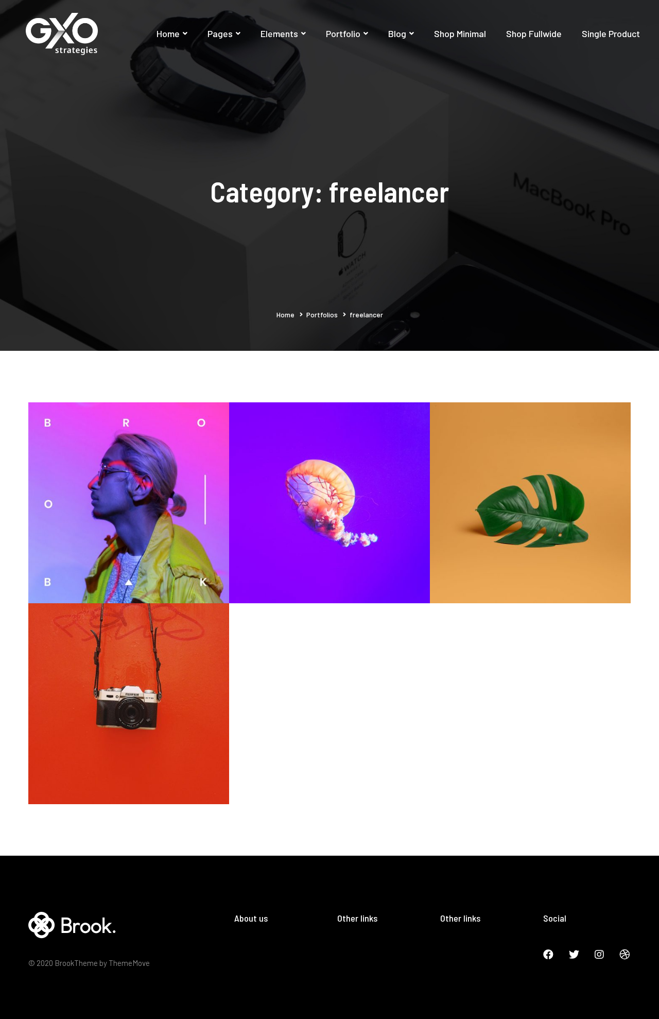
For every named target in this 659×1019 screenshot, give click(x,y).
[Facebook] (548, 954)
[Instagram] (599, 954)
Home (285, 314)
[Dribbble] (624, 954)
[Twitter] (574, 954)
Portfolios (322, 314)
